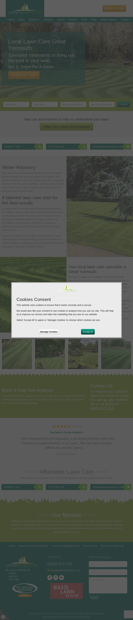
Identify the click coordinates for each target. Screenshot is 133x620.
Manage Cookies (49, 331)
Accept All (88, 331)
